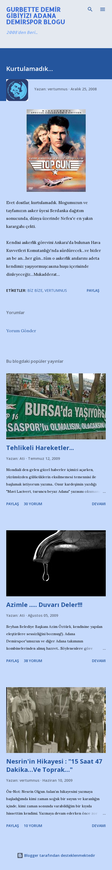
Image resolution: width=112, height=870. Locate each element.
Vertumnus (56, 290)
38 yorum (33, 660)
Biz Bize (34, 290)
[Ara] (90, 9)
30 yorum (33, 503)
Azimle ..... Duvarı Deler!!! (44, 604)
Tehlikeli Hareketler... (40, 447)
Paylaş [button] (93, 290)
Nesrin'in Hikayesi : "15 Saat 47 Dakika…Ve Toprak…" (54, 765)
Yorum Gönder (21, 330)
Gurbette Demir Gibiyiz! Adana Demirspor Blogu (35, 15)
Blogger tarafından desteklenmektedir (59, 855)
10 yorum (33, 825)
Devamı (99, 503)
